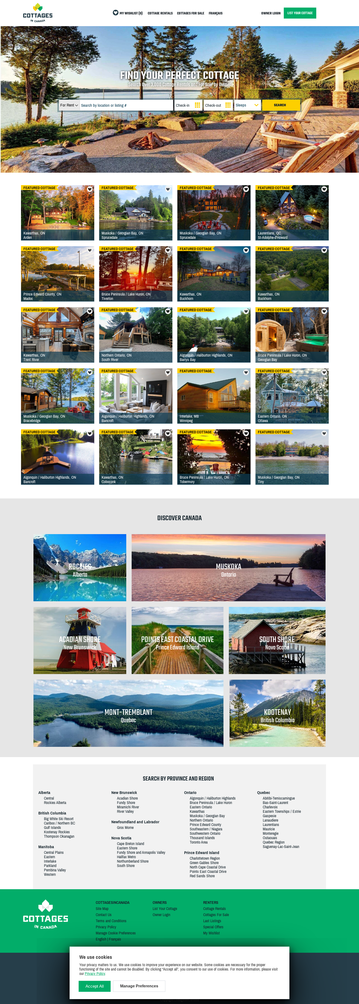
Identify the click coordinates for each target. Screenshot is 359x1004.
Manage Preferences (139, 986)
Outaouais (270, 837)
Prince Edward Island (201, 852)
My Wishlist (211, 933)
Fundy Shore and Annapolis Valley (141, 852)
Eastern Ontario (201, 807)
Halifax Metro (126, 857)
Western (50, 874)
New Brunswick (124, 792)
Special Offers (213, 927)
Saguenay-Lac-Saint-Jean (281, 846)
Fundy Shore (126, 802)
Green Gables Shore (204, 862)
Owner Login (161, 914)
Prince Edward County (205, 824)
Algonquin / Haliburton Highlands (213, 798)
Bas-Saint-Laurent (275, 802)
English (101, 939)
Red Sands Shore (202, 876)
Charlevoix (270, 807)
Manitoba (46, 846)
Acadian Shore (127, 798)
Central (49, 798)
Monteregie (270, 833)
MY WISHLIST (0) (131, 13)
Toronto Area (199, 842)
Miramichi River (128, 807)
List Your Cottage (165, 908)
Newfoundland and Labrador (135, 821)
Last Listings (212, 921)
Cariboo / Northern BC (59, 823)
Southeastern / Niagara (206, 829)
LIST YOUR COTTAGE (300, 13)
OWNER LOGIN (271, 13)
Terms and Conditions (111, 921)
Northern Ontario (201, 820)
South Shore (126, 865)
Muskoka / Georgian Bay (207, 816)
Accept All (94, 986)
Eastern (49, 857)
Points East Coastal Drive (208, 871)
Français (115, 939)
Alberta (44, 792)
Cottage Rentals (214, 908)
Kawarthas (197, 811)
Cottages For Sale (216, 914)
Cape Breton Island (130, 843)
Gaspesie (269, 816)
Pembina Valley (55, 870)
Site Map (102, 908)
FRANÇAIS (215, 13)
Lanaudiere (270, 820)
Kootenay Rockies (57, 832)
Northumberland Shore (132, 861)
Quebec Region (274, 842)
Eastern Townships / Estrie (282, 811)
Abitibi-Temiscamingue (279, 798)
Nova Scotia (121, 837)
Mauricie (269, 829)
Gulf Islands (52, 827)
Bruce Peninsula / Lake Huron (211, 802)
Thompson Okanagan (59, 836)
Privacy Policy (106, 927)
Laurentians (271, 824)
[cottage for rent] (38, 21)
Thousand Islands (202, 837)
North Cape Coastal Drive (208, 867)
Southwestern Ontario (205, 833)
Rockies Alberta (55, 802)
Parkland (50, 865)
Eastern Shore (127, 848)
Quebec (263, 792)
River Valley (125, 811)
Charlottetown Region (205, 858)
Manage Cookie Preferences (116, 933)
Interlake (50, 861)
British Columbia (52, 813)
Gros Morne (125, 827)
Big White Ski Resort (59, 818)
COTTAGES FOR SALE (190, 13)
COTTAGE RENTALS (160, 13)
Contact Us (104, 914)
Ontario (190, 792)
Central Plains (54, 852)
